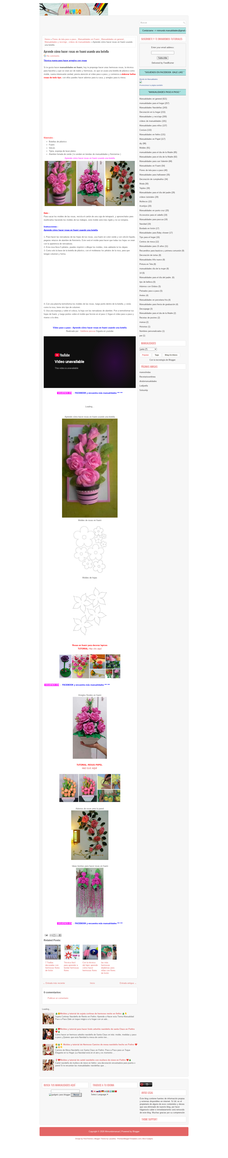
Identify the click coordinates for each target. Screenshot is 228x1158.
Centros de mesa (147, 242)
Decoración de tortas (148, 255)
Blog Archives (171, 355)
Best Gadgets (148, 1139)
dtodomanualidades (148, 381)
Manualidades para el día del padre (155, 192)
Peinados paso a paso (149, 291)
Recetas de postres (148, 317)
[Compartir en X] (57, 935)
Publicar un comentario (58, 998)
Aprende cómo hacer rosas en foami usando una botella (76, 51)
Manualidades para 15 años (151, 246)
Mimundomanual (112, 1131)
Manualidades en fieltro (149, 134)
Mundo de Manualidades (148, 79)
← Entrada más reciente (54, 983)
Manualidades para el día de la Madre (156, 157)
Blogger (172, 360)
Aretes (142, 295)
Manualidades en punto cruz (152, 210)
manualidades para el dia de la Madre (156, 152)
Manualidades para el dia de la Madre (156, 313)
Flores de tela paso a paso (64, 39)
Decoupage (144, 309)
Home (47, 39)
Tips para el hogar (147, 237)
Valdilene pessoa (87, 331)
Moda (141, 184)
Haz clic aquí (95, 649)
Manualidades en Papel (149, 139)
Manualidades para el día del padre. (155, 277)
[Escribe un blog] (54, 935)
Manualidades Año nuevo (150, 259)
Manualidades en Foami (88, 39)
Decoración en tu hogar (149, 112)
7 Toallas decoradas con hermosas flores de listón (52, 966)
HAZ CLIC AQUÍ (90, 768)
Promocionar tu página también (151, 85)
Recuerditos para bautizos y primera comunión (160, 251)
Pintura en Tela (146, 264)
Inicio (92, 983)
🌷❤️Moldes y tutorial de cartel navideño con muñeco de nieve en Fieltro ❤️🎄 (93, 1060)
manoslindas (145, 372)
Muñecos (143, 201)
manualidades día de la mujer (152, 268)
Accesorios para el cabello (151, 215)
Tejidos (142, 188)
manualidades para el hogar (151, 103)
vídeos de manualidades (80, 42)
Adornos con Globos (148, 286)
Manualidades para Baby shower (154, 233)
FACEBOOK (80, 393)
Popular (145, 355)
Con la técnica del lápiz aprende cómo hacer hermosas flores (90, 966)
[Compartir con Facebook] (60, 935)
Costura (142, 130)
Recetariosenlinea (147, 377)
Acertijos (143, 206)
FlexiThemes (88, 1139)
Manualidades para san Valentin (153, 161)
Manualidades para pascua (151, 219)
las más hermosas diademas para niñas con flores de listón (108, 967)
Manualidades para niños (150, 125)
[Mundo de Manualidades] (140, 82)
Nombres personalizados (150, 331)
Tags (157, 355)
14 (140, 273)
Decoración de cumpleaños (151, 179)
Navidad (143, 224)
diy (140, 143)
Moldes (142, 148)
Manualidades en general (112, 39)
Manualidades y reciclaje (56, 42)
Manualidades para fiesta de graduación (157, 304)
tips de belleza (145, 282)
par (140, 335)
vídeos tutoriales (146, 197)
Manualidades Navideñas (150, 107)
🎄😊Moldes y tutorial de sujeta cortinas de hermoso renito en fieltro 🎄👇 (91, 1013)
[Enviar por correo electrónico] (51, 935)
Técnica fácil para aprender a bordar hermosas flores (71, 966)
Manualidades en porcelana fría (153, 300)
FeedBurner (168, 63)
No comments (53, 56)
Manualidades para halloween (152, 175)
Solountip (143, 390)
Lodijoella (143, 386)
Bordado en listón (147, 228)
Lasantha (112, 1139)
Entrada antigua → (128, 983)
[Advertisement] (67, 25)
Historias (143, 326)
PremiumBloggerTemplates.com (129, 1139)
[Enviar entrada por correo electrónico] (46, 935)
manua (142, 322)
